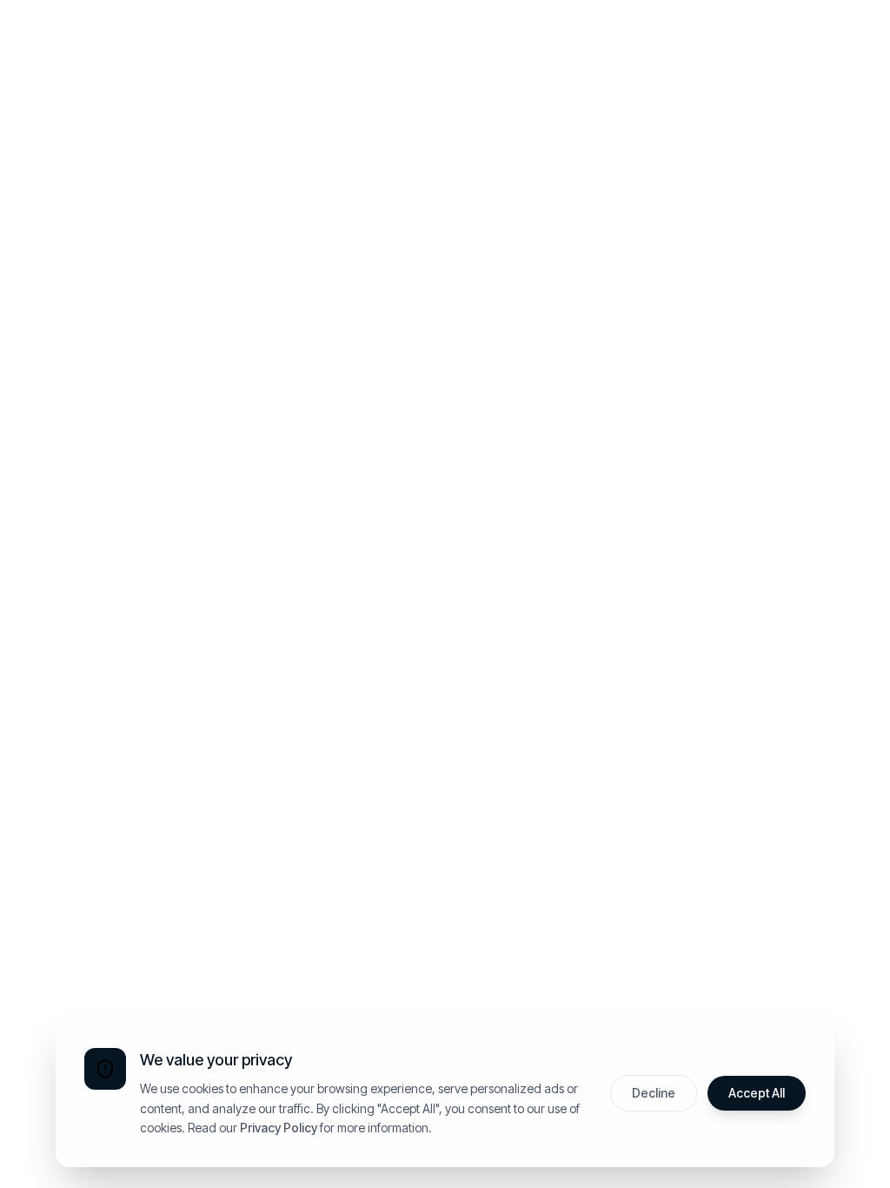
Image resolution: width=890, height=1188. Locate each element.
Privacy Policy (278, 1127)
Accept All (756, 1092)
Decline (653, 1092)
